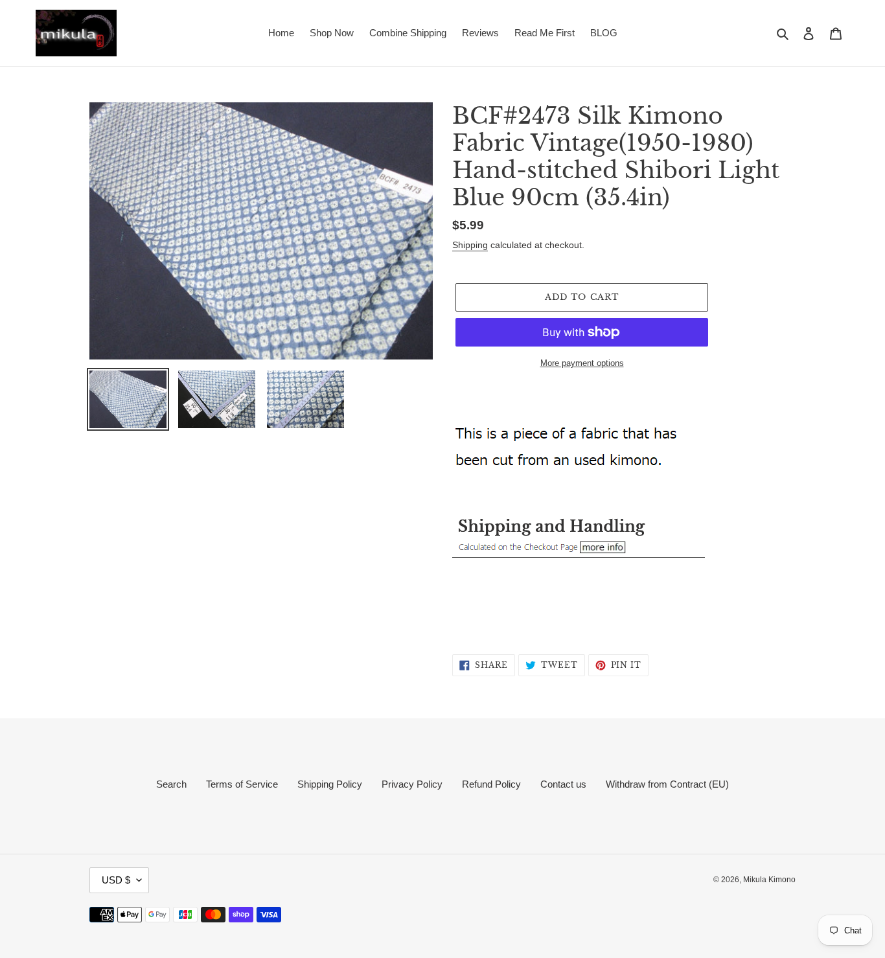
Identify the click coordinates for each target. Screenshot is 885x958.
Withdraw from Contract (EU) (667, 784)
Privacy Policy (412, 784)
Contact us (563, 784)
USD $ (116, 879)
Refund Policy (491, 784)
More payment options (582, 363)
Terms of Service (242, 784)
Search (171, 784)
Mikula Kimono (769, 879)
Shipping (470, 245)
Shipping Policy (329, 784)
